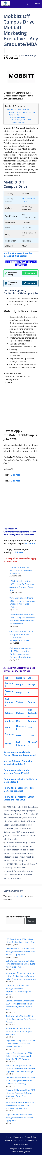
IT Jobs (22, 828)
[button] (27, 4)
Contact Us (32, 1140)
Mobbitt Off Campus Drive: (18, 109)
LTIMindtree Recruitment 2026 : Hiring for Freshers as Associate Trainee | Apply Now (20, 951)
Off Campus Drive (16, 835)
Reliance (20, 678)
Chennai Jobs (14, 821)
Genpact (20, 692)
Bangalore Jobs (15, 817)
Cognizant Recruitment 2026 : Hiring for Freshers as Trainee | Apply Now (20, 1117)
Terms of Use (10, 1140)
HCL (30, 692)
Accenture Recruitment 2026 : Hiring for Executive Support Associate (19, 1031)
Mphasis (20, 713)
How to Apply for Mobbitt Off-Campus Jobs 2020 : (22, 121)
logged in (20, 896)
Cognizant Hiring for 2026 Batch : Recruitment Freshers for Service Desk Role (20, 1043)
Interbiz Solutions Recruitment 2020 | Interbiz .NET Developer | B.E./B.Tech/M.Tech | (19, 875)
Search (31, 921)
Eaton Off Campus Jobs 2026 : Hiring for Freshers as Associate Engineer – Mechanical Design (20, 1068)
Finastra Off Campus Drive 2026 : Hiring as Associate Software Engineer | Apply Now (21, 1093)
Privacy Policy (30, 1137)
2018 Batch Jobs (14, 807)
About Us (22, 1140)
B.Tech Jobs (29, 814)
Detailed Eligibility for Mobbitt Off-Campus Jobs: (22, 113)
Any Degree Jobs (27, 810)
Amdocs (32, 721)
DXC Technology (32, 713)
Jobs (29, 828)
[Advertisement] (21, 408)
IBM (18, 721)
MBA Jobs (20, 832)
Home (8, 1137)
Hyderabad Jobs (11, 828)
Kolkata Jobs (9, 832)
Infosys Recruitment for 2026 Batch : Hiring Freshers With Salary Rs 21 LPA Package (19, 1056)
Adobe (8, 743)
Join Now (31, 273)
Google (19, 684)
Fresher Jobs (26, 824)
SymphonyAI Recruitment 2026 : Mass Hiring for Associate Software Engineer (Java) (20, 1105)
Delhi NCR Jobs (28, 821)
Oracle (31, 735)
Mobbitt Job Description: (20, 117)
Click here (15, 480)
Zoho (7, 727)
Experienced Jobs (11, 824)
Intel (18, 735)
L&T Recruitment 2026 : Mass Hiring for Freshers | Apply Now (21, 570)
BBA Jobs (27, 817)
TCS (6, 678)
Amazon (32, 702)
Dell (30, 727)
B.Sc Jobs (19, 814)
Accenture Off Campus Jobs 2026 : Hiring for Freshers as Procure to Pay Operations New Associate (21, 976)
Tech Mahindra (9, 702)
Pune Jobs (13, 839)
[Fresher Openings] (5, 4)
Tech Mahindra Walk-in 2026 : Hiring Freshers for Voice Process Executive (21, 1019)
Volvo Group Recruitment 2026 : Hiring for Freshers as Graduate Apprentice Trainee (20, 964)
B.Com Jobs (9, 814)
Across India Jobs (11, 810)
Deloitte (9, 713)
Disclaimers (18, 1137)
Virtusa (19, 702)
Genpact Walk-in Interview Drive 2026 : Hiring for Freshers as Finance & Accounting (20, 1080)
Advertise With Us (21, 1144)
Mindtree (9, 721)
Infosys (31, 684)
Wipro (31, 678)
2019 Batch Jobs (29, 807)
